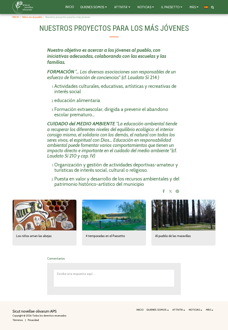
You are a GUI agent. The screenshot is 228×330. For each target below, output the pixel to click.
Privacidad (33, 320)
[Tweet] (170, 191)
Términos (17, 320)
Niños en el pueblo (32, 17)
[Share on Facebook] (163, 191)
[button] (94, 7)
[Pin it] (177, 191)
